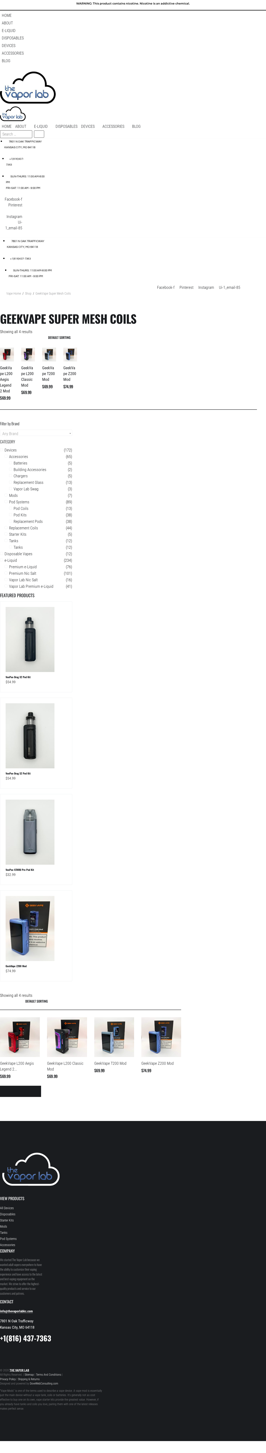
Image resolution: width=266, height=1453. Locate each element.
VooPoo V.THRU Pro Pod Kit (20, 870)
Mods (13, 495)
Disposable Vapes (18, 554)
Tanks (13, 541)
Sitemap (30, 1374)
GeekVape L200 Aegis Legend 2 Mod (6, 379)
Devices (11, 450)
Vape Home (13, 293)
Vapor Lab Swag (26, 489)
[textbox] (36, 434)
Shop (28, 293)
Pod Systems (19, 502)
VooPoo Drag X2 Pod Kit (18, 677)
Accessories (18, 456)
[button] (133, 23)
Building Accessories (30, 469)
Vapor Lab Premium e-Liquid (31, 586)
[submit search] (39, 134)
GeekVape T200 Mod (48, 374)
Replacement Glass (28, 482)
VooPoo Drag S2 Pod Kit (18, 773)
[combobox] (36, 433)
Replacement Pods (28, 521)
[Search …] (5, 68)
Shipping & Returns (29, 1379)
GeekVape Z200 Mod (69, 374)
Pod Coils (21, 508)
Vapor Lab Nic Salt (23, 580)
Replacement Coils (23, 528)
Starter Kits (17, 534)
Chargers (21, 476)
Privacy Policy (8, 1379)
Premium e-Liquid (23, 567)
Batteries (20, 463)
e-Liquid (11, 560)
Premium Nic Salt (22, 573)
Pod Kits (20, 515)
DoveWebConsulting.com (44, 1383)
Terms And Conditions (48, 1374)
